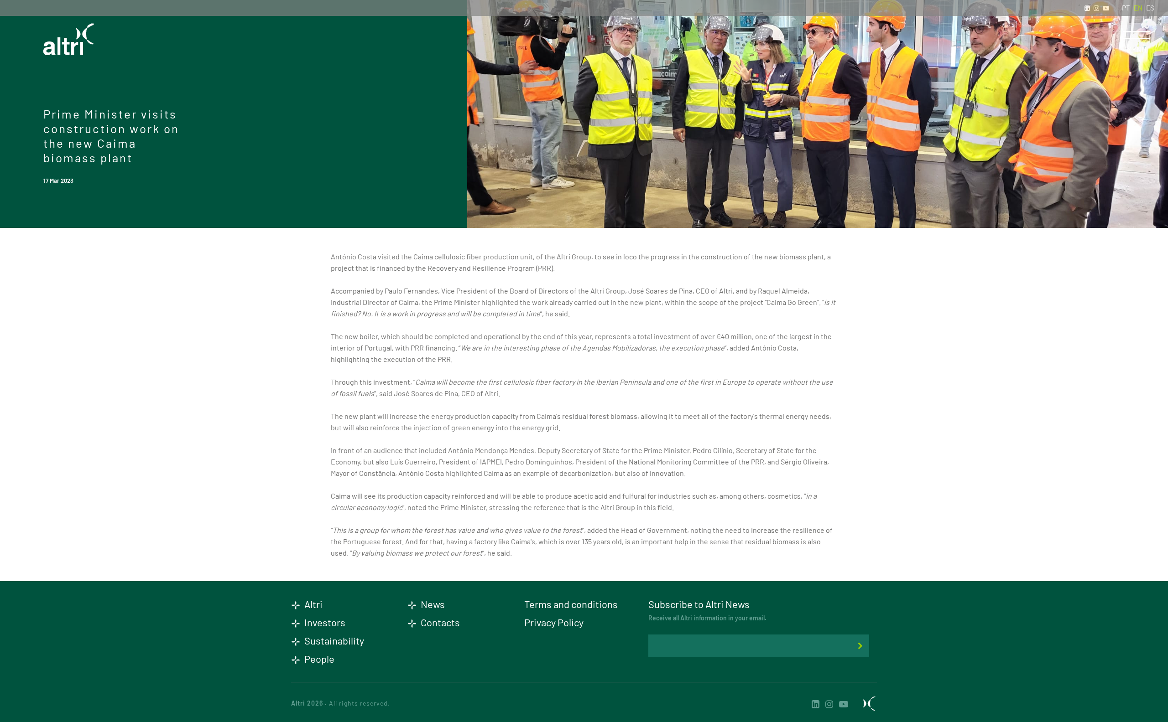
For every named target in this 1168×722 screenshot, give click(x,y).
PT (1126, 8)
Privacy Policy (554, 622)
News (432, 604)
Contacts (439, 622)
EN (1138, 8)
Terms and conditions (571, 604)
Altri (312, 604)
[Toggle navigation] (1136, 35)
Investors (323, 622)
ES (1150, 8)
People (318, 659)
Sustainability (333, 640)
